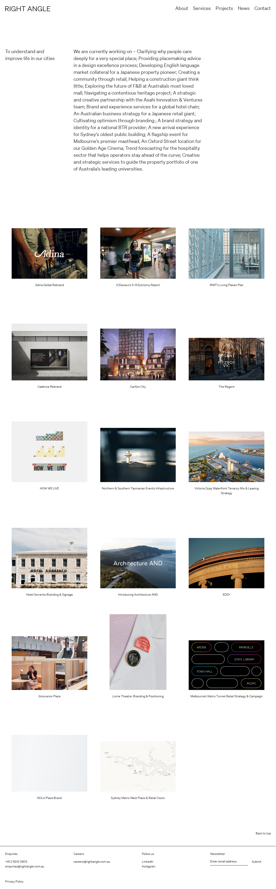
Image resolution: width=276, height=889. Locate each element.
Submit (256, 862)
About (181, 8)
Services (202, 8)
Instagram (148, 866)
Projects (224, 8)
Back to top (263, 833)
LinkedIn (147, 862)
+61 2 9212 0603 (16, 862)
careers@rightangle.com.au (92, 862)
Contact (262, 8)
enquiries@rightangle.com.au (24, 866)
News (244, 8)
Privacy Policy (14, 881)
